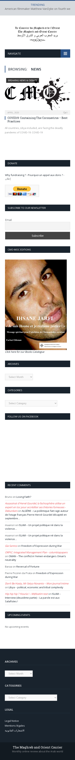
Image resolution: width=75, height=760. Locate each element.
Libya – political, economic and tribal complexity (36, 587)
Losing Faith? (23, 497)
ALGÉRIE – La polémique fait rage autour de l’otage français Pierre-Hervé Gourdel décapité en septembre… (36, 514)
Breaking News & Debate (22, 80)
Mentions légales (15, 725)
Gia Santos (11, 546)
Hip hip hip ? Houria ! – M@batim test (26, 594)
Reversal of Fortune (27, 566)
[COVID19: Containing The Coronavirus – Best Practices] (37, 95)
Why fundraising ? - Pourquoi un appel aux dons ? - (34, 175)
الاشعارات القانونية (14, 730)
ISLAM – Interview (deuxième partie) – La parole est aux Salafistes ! (33, 597)
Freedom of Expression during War (41, 546)
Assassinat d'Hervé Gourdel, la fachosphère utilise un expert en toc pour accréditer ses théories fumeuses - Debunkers (35, 507)
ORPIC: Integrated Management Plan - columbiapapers (36, 552)
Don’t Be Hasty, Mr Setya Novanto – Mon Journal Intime (36, 583)
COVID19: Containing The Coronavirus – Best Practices (38, 119)
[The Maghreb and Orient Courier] (37, 33)
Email (8, 220)
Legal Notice (12, 721)
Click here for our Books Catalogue (24, 351)
